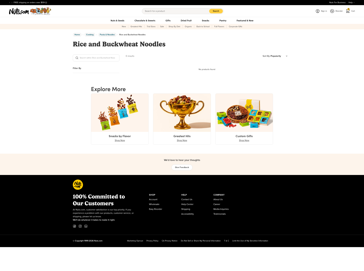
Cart (351, 10)
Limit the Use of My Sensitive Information (250, 241)
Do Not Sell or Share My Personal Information (201, 241)
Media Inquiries (221, 209)
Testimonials (219, 214)
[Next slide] (12, 2)
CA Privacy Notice (169, 241)
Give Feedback (182, 167)
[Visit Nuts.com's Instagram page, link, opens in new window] (80, 226)
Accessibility (187, 214)
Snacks (205, 20)
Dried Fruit (186, 20)
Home (77, 35)
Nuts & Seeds (117, 20)
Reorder (339, 11)
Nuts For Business (337, 3)
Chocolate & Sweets (145, 20)
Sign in (324, 11)
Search (216, 11)
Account (153, 199)
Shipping (185, 209)
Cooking (90, 35)
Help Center (187, 204)
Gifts (168, 20)
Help (351, 3)
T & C (226, 241)
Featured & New (245, 20)
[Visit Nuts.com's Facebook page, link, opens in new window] (74, 226)
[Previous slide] (10, 2)
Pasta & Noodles (107, 35)
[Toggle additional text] (46, 2)
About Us (218, 199)
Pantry (222, 20)
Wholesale (154, 204)
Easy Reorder (155, 209)
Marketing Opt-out (135, 241)
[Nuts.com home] (30, 11)
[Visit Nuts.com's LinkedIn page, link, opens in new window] (86, 226)
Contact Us (186, 199)
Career (216, 204)
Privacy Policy (152, 241)
